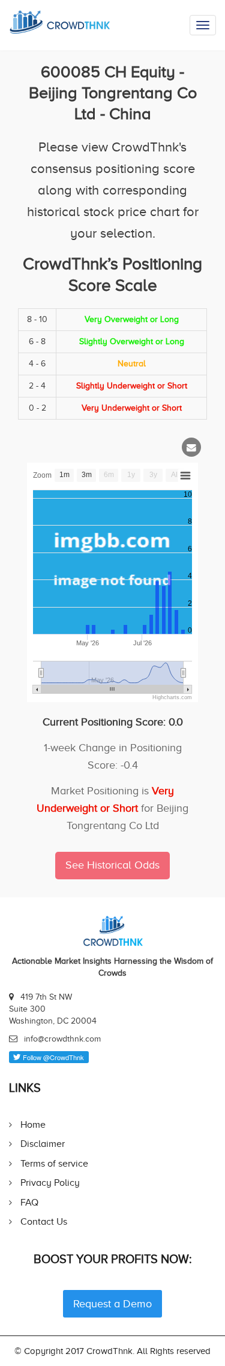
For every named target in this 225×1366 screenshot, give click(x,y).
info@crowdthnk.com (62, 1038)
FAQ (29, 1202)
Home (33, 1124)
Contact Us (43, 1221)
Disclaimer (42, 1144)
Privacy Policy (50, 1182)
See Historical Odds (112, 865)
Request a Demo (112, 1304)
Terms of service (54, 1163)
